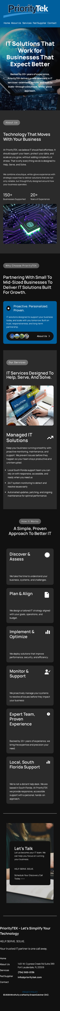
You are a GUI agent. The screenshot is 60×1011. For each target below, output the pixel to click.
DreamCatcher (37, 994)
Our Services (17, 362)
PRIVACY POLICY (30, 992)
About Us (42, 336)
